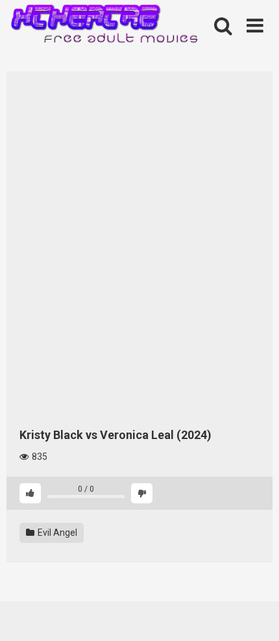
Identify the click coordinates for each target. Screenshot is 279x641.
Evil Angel (56, 532)
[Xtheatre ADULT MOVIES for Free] (103, 26)
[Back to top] (255, 614)
